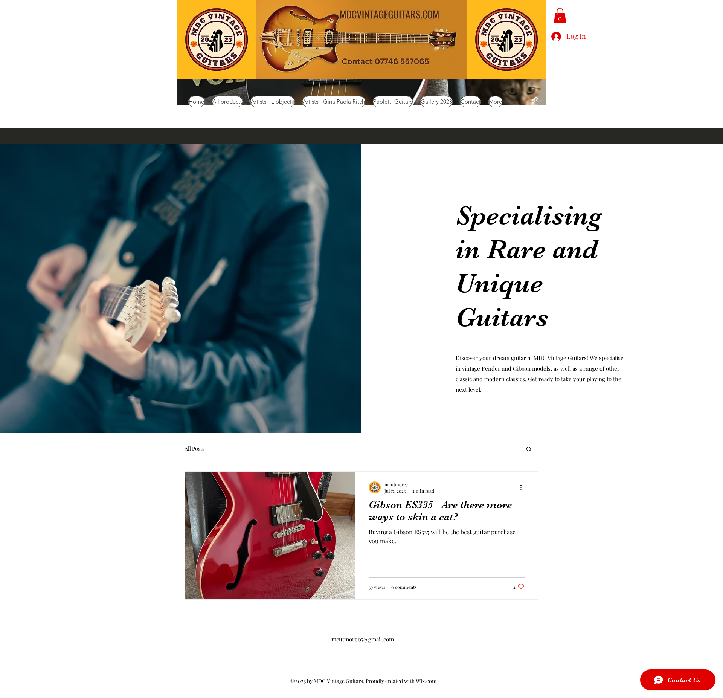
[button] (560, 15)
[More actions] (523, 487)
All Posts (194, 448)
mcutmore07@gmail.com (362, 639)
